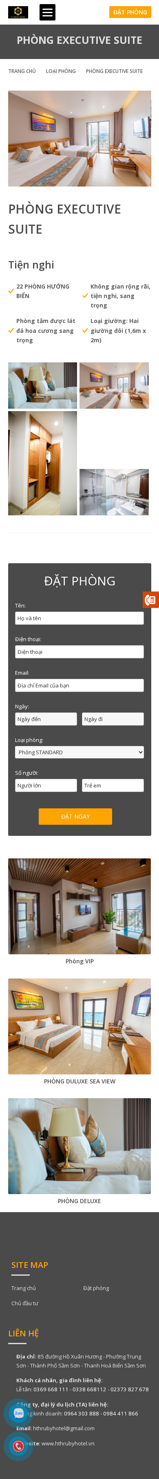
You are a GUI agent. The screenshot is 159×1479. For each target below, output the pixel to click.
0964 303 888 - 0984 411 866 (101, 1413)
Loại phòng (61, 71)
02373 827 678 (129, 1389)
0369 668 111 (50, 1389)
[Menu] (47, 12)
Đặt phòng (130, 12)
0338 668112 (89, 1389)
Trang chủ (22, 71)
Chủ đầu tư (24, 1303)
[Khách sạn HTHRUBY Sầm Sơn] (18, 12)
